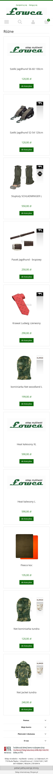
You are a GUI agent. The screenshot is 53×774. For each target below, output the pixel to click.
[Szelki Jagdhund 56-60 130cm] (26, 53)
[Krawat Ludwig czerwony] (26, 304)
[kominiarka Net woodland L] (26, 368)
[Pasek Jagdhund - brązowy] (26, 241)
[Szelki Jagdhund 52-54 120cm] (26, 114)
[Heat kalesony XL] (26, 428)
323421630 (38, 761)
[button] (6, 22)
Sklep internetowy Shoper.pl (26, 772)
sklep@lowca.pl (26, 761)
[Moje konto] (33, 22)
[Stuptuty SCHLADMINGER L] (26, 177)
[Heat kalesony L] (26, 486)
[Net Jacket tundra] (26, 673)
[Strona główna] (26, 10)
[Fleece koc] (26, 546)
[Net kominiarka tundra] (26, 610)
